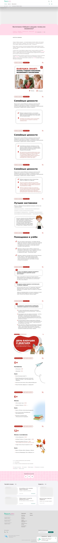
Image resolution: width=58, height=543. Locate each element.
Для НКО (49, 536)
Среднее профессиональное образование (24, 521)
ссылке (34, 57)
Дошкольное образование (23, 515)
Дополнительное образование (23, 526)
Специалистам (44, 536)
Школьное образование (23, 518)
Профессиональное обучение (24, 524)
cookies (47, 540)
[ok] (25, 476)
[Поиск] (49, 4)
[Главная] (7, 1)
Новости (40, 484)
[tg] (29, 476)
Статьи (31, 513)
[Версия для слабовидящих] (51, 4)
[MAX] (49, 1)
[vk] (32, 476)
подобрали (17, 56)
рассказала (43, 51)
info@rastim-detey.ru (7, 518)
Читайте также (9, 484)
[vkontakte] (51, 1)
